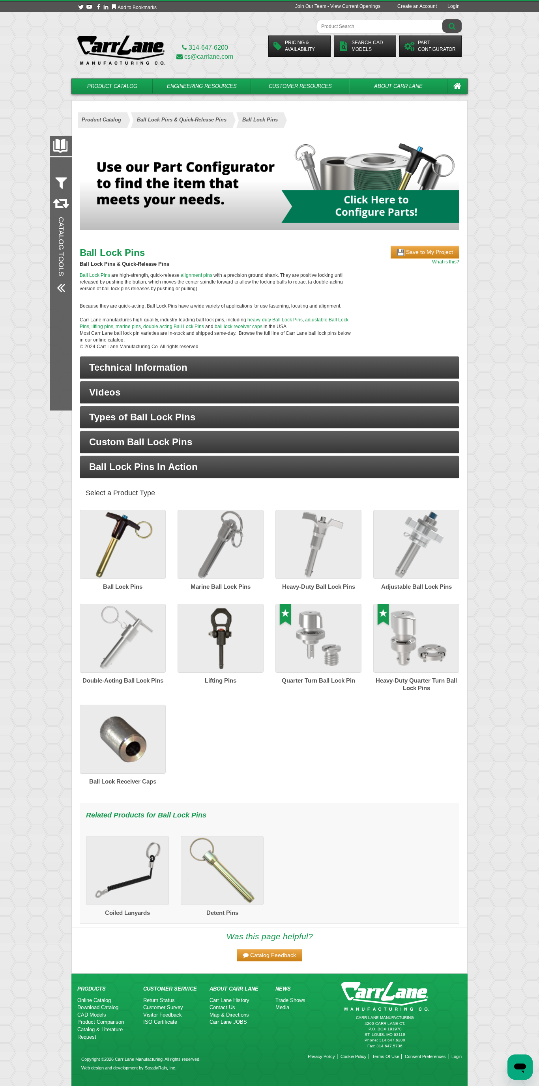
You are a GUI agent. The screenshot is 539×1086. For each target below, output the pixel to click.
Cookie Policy (354, 1056)
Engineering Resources (202, 86)
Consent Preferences (425, 1056)
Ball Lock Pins (95, 275)
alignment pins (196, 275)
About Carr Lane (398, 86)
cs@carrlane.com (208, 56)
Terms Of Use (385, 1056)
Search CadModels (367, 46)
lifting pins (101, 326)
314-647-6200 (207, 47)
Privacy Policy (321, 1056)
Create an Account (417, 6)
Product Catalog (112, 86)
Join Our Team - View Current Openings (337, 6)
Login (453, 6)
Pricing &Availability (300, 46)
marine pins (128, 326)
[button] (269, 367)
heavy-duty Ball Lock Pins (275, 320)
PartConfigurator (437, 46)
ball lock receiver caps (238, 326)
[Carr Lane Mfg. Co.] (121, 49)
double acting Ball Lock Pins (173, 326)
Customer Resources (300, 86)
